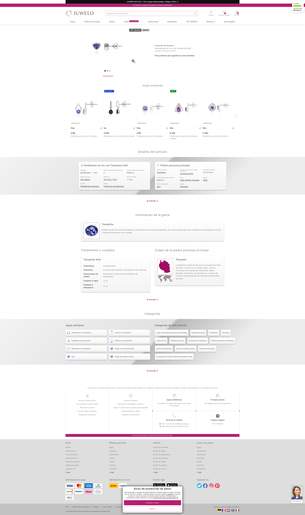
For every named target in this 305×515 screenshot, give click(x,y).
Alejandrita (201, 455)
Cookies (96, 507)
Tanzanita (161, 172)
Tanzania (184, 186)
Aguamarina (201, 451)
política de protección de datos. (165, 498)
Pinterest (217, 485)
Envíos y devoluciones (87, 400)
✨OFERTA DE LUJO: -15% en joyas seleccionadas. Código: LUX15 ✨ (152, 2)
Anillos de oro (71, 451)
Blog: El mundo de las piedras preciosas (129, 408)
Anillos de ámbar (159, 462)
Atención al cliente (87, 408)
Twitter (199, 485)
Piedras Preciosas (92, 21)
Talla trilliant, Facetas (189, 180)
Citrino (112, 458)
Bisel (205, 180)
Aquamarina (114, 455)
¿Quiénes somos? (131, 400)
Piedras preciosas (198, 333)
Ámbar (199, 462)
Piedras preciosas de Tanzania (222, 341)
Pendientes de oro (177, 341)
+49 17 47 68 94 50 (169, 424)
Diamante (113, 469)
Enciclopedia (229, 21)
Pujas (131, 21)
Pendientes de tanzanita (197, 341)
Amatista (112, 451)
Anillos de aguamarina (161, 455)
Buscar (195, 13)
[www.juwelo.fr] (224, 510)
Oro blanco (85, 179)
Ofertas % (210, 21)
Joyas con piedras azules (185, 349)
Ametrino (200, 465)
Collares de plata (72, 465)
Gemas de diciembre (164, 349)
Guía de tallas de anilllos (87, 411)
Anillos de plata (72, 455)
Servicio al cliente (174, 420)
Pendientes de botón (90, 186)
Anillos (112, 21)
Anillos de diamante (161, 447)
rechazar (170, 494)
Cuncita (112, 465)
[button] (211, 13)
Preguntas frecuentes (87, 415)
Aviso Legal (107, 507)
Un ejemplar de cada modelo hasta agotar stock (174, 357)
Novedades (172, 21)
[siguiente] (236, 115)
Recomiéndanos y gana (131, 411)
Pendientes (213, 333)
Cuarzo (112, 462)
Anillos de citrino (159, 469)
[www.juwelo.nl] (228, 510)
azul (159, 186)
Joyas (72, 21)
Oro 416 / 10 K (110, 179)
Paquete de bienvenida (131, 415)
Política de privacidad (80, 507)
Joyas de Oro (161, 341)
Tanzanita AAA (186, 173)
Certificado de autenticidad (87, 404)
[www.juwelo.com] (233, 510)
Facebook (205, 485)
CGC (67, 507)
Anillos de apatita (160, 465)
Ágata (111, 447)
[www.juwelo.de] (219, 510)
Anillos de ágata (159, 451)
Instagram (211, 485)
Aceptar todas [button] (152, 503)
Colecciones (153, 21)
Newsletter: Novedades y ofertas (130, 404)
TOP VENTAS (191, 21)
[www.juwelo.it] (237, 510)
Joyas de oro (71, 469)
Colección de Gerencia (114, 186)
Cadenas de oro (72, 458)
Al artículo (151, 201)
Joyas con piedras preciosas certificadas (171, 333)
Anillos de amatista (160, 458)
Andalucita (201, 469)
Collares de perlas (73, 462)
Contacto (118, 507)
